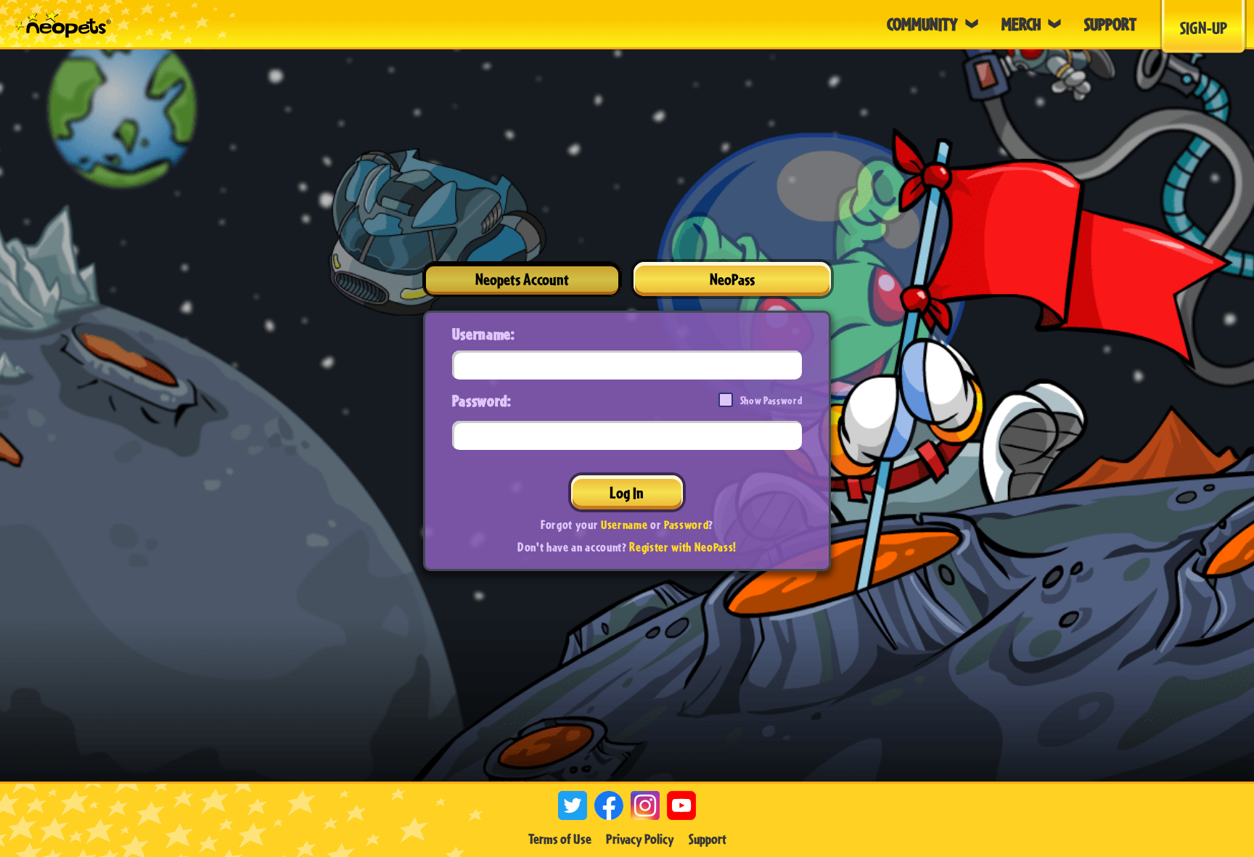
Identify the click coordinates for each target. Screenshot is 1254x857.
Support (707, 839)
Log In (627, 492)
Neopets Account (522, 279)
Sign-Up (1203, 27)
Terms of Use (559, 839)
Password (686, 524)
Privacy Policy (640, 839)
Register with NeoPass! (683, 546)
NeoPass (732, 279)
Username (624, 524)
